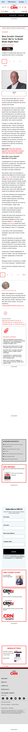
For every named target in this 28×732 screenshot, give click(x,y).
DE (20, 7)
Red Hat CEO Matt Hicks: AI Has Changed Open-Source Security (13, 346)
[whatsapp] (23, 698)
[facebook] (2, 698)
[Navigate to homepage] (14, 9)
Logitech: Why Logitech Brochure (11, 459)
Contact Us (4, 685)
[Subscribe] (18, 661)
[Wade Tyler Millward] (5, 289)
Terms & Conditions (5, 704)
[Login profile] (26, 11)
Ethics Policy (5, 689)
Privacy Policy (15, 704)
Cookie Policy (4, 708)
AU (8, 7)
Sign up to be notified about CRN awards (14, 468)
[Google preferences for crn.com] (7, 49)
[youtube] (15, 698)
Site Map (11, 708)
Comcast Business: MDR (9, 456)
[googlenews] (19, 698)
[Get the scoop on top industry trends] (8, 603)
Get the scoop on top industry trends (12, 596)
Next (5, 65)
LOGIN (23, 11)
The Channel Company (7, 693)
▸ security (13, 28)
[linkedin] (7, 698)
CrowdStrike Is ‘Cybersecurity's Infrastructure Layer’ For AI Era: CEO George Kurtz (12, 357)
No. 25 (8, 177)
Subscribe (5, 658)
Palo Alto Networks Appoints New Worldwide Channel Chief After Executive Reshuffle (13, 151)
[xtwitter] (11, 698)
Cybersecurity (17, 322)
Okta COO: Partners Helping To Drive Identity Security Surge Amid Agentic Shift (13, 362)
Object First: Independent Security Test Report (13, 453)
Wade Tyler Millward (8, 44)
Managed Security (8, 324)
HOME (3, 28)
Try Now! (21, 1)
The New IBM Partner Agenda (7, 576)
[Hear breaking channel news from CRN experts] (8, 616)
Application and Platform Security (11, 320)
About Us (4, 682)
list (12, 221)
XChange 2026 (21, 15)
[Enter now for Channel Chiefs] (8, 480)
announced (11, 223)
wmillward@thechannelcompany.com (13, 305)
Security (4, 32)
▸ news (7, 28)
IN (5, 7)
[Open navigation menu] (2, 11)
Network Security (20, 324)
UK (22, 7)
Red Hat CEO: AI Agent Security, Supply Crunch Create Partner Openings (13, 351)
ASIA (3, 7)
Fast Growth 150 (12, 15)
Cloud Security (7, 322)
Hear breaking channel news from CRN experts (13, 609)
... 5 (19, 61)
